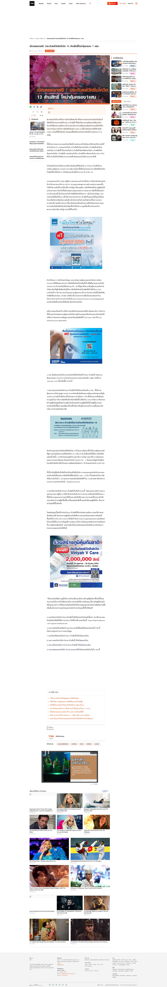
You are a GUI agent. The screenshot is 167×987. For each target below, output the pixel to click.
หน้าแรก (31, 38)
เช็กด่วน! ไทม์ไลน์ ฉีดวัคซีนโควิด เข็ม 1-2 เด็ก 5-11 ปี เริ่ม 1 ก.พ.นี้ (37, 133)
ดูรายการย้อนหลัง (94, 960)
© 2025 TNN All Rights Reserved (128, 985)
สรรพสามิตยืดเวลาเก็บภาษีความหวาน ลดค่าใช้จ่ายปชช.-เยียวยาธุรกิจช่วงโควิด (37, 157)
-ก (33, 112)
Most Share (127, 101)
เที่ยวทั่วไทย (122, 975)
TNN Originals (88, 966)
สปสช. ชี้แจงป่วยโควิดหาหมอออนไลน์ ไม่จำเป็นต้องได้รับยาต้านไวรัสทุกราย (71, 718)
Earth (132, 125)
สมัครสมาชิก (130, 3)
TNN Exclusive (124, 960)
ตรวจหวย (135, 975)
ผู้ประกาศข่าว (101, 960)
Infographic (128, 963)
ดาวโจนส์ (134, 963)
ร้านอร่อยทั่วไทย (115, 975)
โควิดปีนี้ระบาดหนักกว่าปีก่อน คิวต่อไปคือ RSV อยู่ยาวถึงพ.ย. (67, 705)
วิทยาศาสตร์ (114, 961)
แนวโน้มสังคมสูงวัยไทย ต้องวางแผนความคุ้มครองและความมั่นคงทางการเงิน (129, 62)
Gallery (128, 965)
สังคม (130, 960)
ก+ (42, 112)
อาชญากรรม (127, 961)
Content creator (89, 970)
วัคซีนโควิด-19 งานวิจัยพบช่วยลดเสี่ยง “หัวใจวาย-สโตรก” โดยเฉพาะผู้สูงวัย (129, 70)
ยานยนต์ (114, 963)
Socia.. (133, 132)
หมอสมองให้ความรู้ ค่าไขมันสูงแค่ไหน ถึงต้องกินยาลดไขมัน (129, 113)
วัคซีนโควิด (89, 744)
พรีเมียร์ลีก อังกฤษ (129, 969)
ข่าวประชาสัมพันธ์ (121, 965)
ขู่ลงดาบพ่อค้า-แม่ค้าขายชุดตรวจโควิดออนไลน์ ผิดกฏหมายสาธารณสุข (36, 150)
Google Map (60, 965)
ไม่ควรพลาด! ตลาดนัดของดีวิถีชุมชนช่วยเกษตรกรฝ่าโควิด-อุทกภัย (37, 142)
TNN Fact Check (121, 963)
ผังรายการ (107, 960)
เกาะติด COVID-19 (40, 38)
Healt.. (133, 73)
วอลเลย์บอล (115, 971)
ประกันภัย (97, 744)
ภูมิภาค (135, 961)
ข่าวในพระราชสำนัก (116, 960)
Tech (132, 140)
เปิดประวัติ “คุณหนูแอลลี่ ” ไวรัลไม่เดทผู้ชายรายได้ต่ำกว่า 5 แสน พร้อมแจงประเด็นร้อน (129, 129)
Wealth (90, 964)
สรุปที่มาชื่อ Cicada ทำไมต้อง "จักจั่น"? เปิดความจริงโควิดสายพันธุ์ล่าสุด (129, 85)
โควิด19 (81, 744)
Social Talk (121, 961)
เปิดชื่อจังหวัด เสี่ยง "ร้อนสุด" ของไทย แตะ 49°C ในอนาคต (129, 121)
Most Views (116, 101)
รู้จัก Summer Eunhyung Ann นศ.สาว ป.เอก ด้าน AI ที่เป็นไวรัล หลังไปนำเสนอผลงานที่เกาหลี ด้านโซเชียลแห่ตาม (129, 136)
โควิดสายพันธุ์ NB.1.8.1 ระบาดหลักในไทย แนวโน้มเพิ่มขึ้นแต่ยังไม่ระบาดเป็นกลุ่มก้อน (129, 78)
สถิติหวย (114, 977)
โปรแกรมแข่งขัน (121, 969)
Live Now (113, 3)
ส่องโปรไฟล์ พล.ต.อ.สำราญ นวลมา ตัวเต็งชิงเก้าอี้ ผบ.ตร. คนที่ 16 (129, 106)
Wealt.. (133, 66)
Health (94, 964)
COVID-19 (114, 965)
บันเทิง (132, 961)
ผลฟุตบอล (114, 969)
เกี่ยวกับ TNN (100, 985)
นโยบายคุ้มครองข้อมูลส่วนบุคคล (112, 985)
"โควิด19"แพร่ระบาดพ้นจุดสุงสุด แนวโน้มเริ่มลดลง (64, 698)
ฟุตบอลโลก (126, 971)
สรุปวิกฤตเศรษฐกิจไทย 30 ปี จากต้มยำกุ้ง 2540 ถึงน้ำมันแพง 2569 (129, 93)
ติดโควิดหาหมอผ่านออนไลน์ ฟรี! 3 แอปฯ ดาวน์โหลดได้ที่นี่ (66, 712)
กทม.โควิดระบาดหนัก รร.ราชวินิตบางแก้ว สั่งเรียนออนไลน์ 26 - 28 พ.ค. (70, 708)
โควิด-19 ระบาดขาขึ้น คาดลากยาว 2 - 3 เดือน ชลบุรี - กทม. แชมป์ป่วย (70, 715)
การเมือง (134, 960)
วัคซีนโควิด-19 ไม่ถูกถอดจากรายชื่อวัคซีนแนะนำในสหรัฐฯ (66, 701)
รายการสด (87, 960)
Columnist (96, 970)
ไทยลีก (131, 971)
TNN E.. (133, 81)
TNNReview (129, 975)
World (86, 964)
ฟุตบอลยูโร (121, 971)
